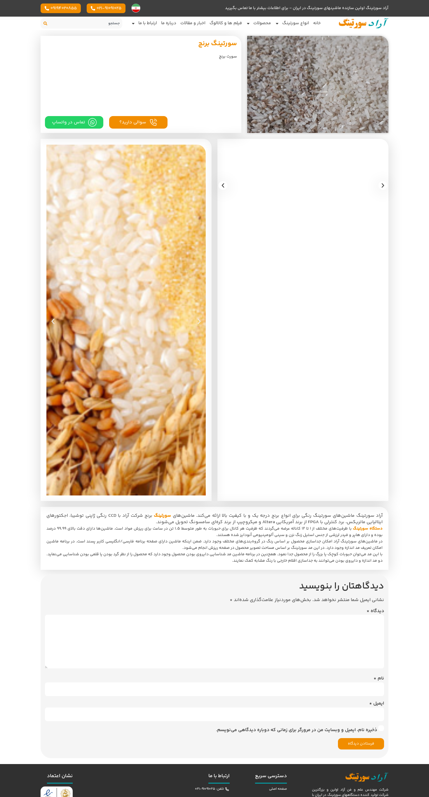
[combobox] (87, 23)
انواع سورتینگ (295, 23)
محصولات (262, 23)
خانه (317, 23)
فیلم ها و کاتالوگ (226, 23)
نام (379, 678)
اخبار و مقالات (192, 23)
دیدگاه (375, 611)
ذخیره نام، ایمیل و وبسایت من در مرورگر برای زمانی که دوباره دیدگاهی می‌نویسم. (296, 730)
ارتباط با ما (147, 23)
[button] (223, 185)
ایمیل (376, 703)
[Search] (47, 23)
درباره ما (168, 23)
